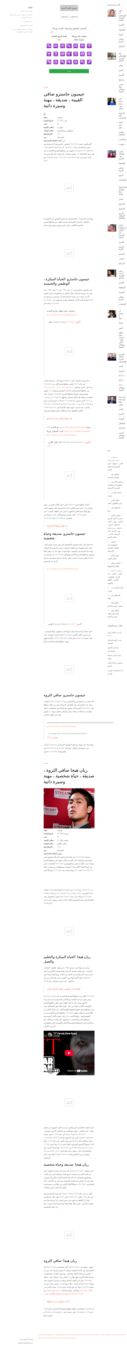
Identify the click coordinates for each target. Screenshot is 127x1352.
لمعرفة (69, 71)
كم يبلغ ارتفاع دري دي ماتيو (59, 418)
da (62, 1334)
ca (79, 1334)
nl (100, 1334)
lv (90, 1334)
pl (107, 1334)
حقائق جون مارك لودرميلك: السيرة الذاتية (113, 613)
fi (50, 1338)
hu (51, 1334)
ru (117, 1334)
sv (67, 1338)
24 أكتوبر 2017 (75, 624)
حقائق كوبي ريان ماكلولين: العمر (115, 501)
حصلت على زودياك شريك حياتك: (79, 38)
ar (40, 1334)
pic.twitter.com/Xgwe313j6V (62, 435)
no (103, 1334)
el (58, 1334)
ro (114, 1334)
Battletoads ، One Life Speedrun (58, 387)
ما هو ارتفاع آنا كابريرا (57, 525)
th (45, 1338)
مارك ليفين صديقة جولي (114, 656)
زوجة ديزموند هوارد (26, 11)
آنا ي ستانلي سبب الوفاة (58, 1301)
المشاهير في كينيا (114, 509)
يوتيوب (46, 87)
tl (41, 1338)
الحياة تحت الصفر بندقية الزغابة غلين (63, 988)
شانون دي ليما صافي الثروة (115, 664)
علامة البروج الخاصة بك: (59, 38)
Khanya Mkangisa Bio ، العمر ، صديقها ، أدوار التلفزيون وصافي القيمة (115, 463)
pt (110, 1334)
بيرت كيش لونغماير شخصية (114, 641)
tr (47, 1338)
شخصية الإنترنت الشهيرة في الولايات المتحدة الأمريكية (115, 485)
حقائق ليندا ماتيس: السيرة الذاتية (115, 604)
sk (124, 1334)
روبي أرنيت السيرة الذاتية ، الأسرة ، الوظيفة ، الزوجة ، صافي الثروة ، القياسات (122, 287)
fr (53, 1338)
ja (73, 1338)
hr (60, 1338)
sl (38, 1338)
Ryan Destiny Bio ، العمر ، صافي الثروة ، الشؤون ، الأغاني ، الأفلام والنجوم (115, 577)
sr (120, 1334)
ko (86, 1334)
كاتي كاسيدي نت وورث (115, 589)
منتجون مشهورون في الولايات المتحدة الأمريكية (113, 546)
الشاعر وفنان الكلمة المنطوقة (114, 564)
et (70, 1338)
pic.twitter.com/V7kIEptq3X (62, 315)
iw (65, 1334)
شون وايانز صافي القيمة (113, 557)
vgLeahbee (79, 427)
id (69, 1334)
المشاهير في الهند (114, 596)
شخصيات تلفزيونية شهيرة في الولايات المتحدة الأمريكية (20, 16)
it (75, 1334)
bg (47, 1334)
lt (92, 1334)
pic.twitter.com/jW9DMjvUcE (62, 568)
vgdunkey (65, 427)
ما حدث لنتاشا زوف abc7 (115, 634)
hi (56, 1338)
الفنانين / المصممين (26, 25)
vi (55, 1334)
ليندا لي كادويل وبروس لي (113, 649)
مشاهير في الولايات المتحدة (113, 475)
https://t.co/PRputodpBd (77, 431)
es (72, 1334)
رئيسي (30, 7)
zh (83, 1334)
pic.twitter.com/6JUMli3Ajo (61, 726)
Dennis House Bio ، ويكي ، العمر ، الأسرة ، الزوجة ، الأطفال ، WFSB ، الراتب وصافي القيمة (122, 417)
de (96, 1334)
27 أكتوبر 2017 (73, 322)
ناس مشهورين (27, 21)
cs (63, 1338)
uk (44, 1334)
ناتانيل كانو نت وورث (114, 494)
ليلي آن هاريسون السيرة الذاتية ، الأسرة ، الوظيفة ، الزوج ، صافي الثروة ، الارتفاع (122, 28)
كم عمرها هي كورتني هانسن (115, 672)
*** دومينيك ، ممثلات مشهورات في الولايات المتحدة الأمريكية (21, 30)
